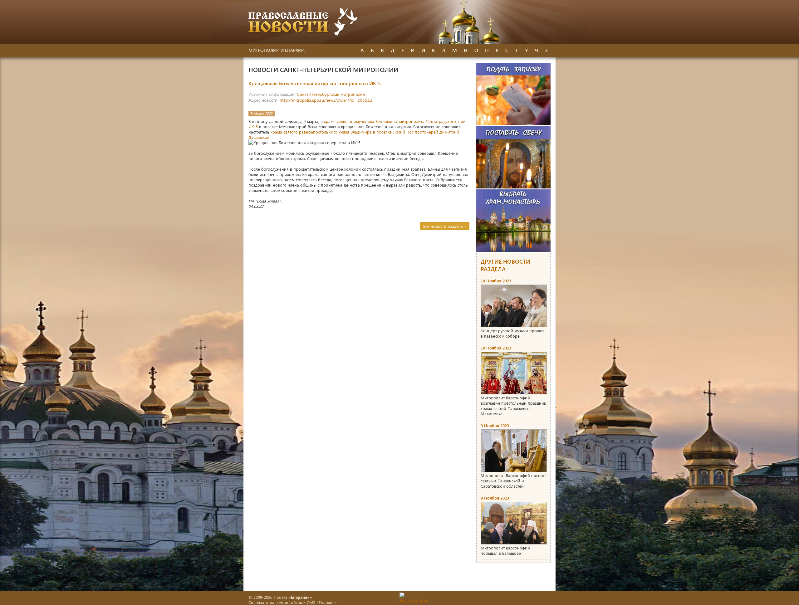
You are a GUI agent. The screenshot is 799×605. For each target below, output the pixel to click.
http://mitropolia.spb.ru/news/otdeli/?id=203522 (326, 100)
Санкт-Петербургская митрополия (331, 94)
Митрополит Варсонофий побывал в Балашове (505, 550)
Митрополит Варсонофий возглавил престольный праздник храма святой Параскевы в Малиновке (513, 405)
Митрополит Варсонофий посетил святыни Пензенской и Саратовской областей (514, 481)
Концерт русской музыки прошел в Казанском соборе (512, 333)
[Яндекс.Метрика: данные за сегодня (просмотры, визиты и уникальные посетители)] (413, 598)
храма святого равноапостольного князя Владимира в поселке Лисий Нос (342, 131)
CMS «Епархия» (322, 602)
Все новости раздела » (444, 226)
